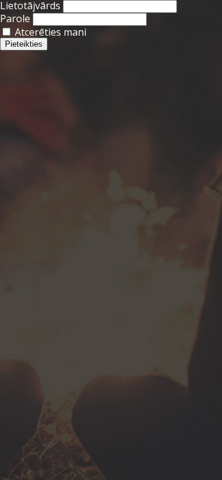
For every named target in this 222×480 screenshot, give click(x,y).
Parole (15, 18)
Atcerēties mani (49, 32)
